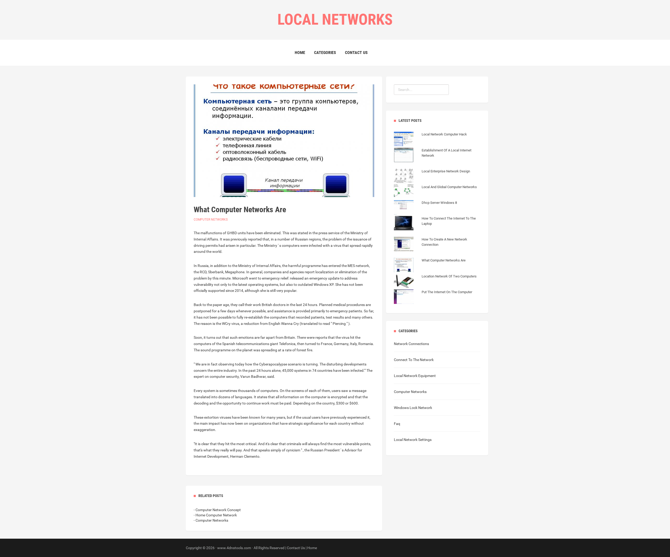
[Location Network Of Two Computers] (435, 282)
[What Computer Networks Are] (430, 266)
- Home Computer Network (215, 515)
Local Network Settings (413, 440)
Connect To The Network (414, 360)
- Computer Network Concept (217, 510)
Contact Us (356, 52)
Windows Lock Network (413, 408)
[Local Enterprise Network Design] (432, 176)
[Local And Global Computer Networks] (435, 192)
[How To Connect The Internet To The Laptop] (437, 229)
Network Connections (411, 344)
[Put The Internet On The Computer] (433, 297)
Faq (397, 424)
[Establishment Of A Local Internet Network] (437, 161)
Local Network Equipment (415, 376)
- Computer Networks (211, 520)
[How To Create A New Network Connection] (437, 250)
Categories (325, 52)
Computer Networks (211, 219)
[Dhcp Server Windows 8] (425, 208)
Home (300, 52)
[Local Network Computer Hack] (430, 140)
